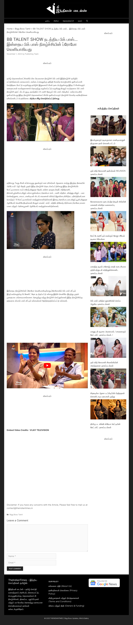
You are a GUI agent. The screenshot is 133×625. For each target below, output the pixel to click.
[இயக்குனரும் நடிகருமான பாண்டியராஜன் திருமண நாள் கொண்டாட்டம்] (108, 125)
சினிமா (56, 21)
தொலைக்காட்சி (68, 21)
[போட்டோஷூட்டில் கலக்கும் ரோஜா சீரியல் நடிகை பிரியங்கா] (108, 221)
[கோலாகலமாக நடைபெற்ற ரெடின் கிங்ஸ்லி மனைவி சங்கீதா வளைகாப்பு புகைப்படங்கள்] (108, 187)
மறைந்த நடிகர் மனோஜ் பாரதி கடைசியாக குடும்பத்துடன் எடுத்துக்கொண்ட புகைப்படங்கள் (108, 270)
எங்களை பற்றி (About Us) (60, 586)
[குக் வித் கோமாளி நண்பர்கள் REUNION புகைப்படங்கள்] (108, 156)
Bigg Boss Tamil (22, 28)
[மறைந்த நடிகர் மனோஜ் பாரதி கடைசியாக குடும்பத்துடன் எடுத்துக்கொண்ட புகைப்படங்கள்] (108, 252)
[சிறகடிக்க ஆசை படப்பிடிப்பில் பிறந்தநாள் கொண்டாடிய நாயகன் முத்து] (108, 379)
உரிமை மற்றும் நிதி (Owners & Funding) (66, 606)
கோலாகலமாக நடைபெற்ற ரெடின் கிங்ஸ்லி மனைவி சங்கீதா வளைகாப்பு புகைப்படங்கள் (108, 205)
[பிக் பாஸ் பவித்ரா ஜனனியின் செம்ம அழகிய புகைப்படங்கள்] (108, 286)
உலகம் (80, 21)
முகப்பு (47, 21)
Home (10, 28)
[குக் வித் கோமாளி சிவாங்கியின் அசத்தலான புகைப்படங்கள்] (108, 348)
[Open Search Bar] (87, 20)
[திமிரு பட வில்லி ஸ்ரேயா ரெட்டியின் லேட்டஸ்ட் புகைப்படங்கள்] (108, 409)
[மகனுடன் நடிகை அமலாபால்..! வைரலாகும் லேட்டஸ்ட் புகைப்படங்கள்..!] (108, 317)
